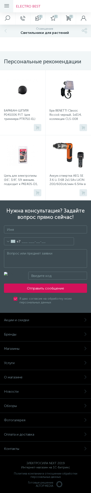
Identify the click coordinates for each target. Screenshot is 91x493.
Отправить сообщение (45, 288)
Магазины (11, 348)
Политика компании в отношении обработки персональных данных (45, 475)
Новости (11, 391)
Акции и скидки (16, 320)
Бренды (10, 334)
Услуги (9, 363)
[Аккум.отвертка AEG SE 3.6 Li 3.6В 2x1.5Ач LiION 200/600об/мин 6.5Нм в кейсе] (68, 155)
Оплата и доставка (19, 434)
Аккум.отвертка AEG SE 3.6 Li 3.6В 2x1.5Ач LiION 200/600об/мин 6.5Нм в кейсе (67, 182)
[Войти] (83, 18)
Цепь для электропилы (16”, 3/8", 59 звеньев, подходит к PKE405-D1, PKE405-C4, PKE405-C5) (21, 182)
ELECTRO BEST (28, 6)
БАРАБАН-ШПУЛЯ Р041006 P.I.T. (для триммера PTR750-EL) (19, 115)
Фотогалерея (14, 420)
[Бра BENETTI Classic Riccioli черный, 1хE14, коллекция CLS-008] (68, 90)
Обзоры (10, 406)
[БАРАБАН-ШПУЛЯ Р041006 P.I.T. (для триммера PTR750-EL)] (22, 90)
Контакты (11, 449)
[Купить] (37, 127)
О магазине (13, 377)
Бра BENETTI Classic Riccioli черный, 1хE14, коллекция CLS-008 (65, 115)
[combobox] (12, 241)
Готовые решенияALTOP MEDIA (40, 484)
